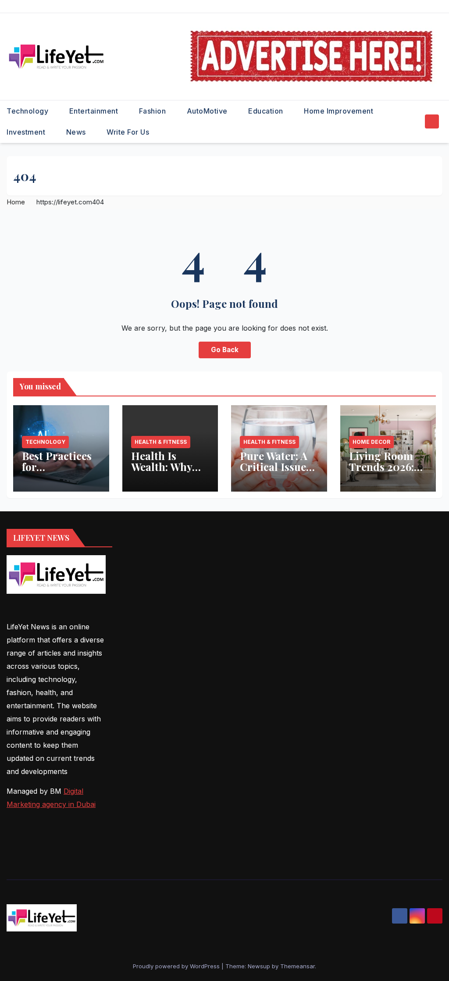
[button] (415, 121)
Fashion (153, 111)
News (77, 132)
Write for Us (128, 132)
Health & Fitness (161, 442)
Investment (27, 132)
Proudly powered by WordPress (177, 966)
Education (266, 111)
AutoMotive (208, 111)
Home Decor (371, 442)
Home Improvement (339, 111)
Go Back (225, 350)
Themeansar (297, 966)
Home (16, 202)
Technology (28, 111)
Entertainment (94, 111)
